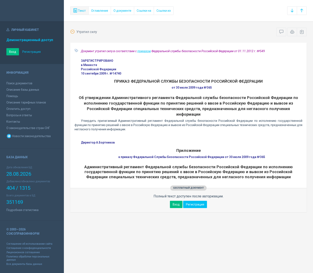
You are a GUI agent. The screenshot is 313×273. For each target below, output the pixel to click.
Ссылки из (163, 10)
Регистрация (31, 51)
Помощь (12, 96)
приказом (144, 51)
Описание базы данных (22, 89)
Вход (12, 51)
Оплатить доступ (18, 109)
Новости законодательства (31, 136)
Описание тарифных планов (26, 102)
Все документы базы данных (24, 264)
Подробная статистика (22, 210)
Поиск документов (19, 83)
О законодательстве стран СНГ (28, 128)
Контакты (13, 121)
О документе (122, 10)
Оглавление (99, 10)
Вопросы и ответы (19, 115)
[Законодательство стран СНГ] (32, 10)
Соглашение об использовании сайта (29, 243)
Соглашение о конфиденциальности (28, 248)
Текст (81, 10)
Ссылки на (144, 10)
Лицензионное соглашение (23, 252)
